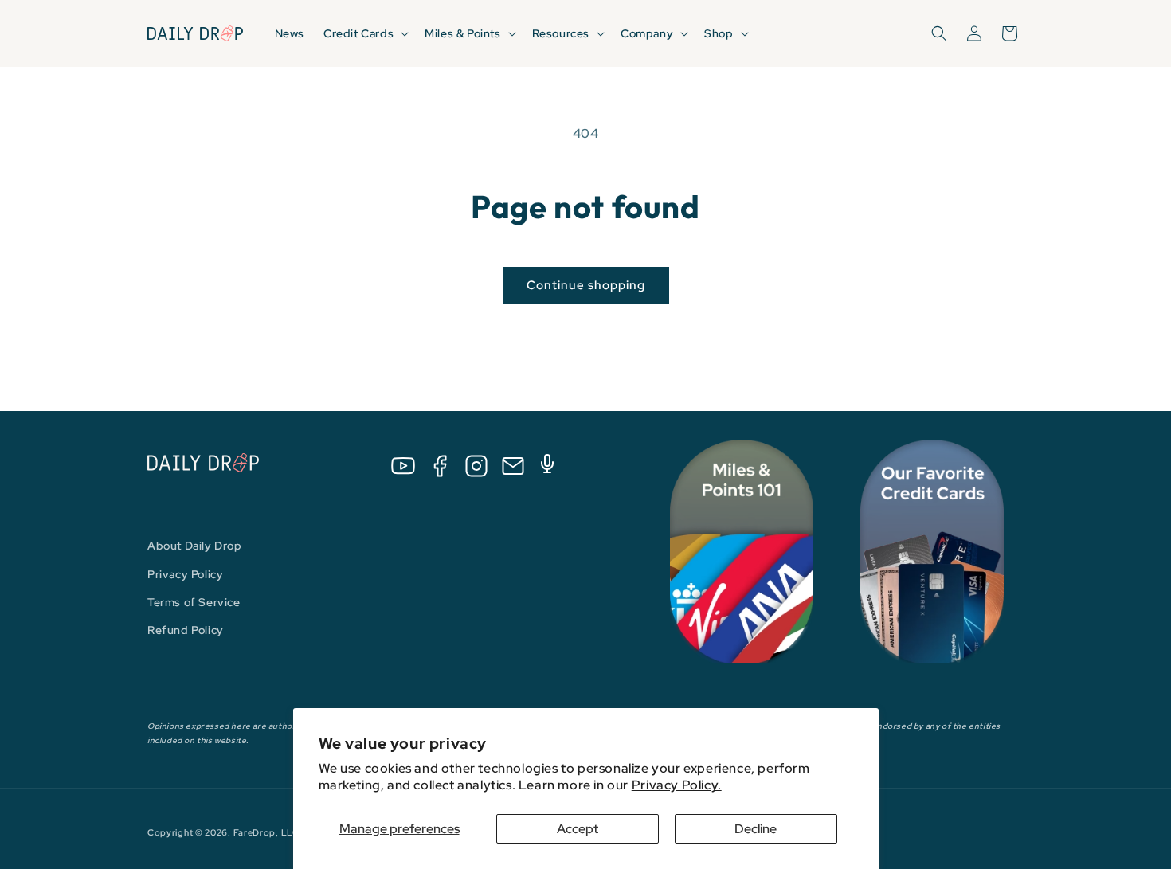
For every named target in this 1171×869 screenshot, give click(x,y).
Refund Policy (185, 630)
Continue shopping (586, 285)
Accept (577, 828)
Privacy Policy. (677, 785)
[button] (364, 33)
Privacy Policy (185, 574)
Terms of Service (194, 602)
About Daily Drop (194, 545)
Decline (755, 828)
